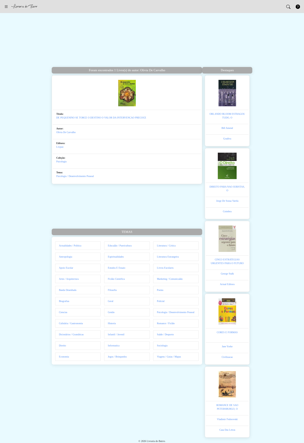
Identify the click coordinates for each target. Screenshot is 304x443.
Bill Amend (227, 128)
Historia (112, 323)
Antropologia (65, 256)
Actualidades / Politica (70, 245)
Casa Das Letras (227, 430)
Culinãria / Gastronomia (71, 323)
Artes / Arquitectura (69, 279)
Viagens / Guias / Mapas (169, 356)
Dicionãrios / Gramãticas (71, 334)
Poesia (160, 290)
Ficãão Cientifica (116, 279)
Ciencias (63, 312)
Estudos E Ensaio (116, 268)
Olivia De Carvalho (66, 132)
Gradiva (227, 138)
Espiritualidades (116, 256)
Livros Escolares (165, 268)
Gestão (111, 312)
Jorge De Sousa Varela (227, 201)
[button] (6, 6)
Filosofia (112, 290)
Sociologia (162, 345)
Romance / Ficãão (166, 323)
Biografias (64, 301)
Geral (110, 301)
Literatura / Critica (166, 245)
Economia (64, 356)
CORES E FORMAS (227, 332)
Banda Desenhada (67, 290)
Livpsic (60, 147)
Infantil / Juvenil (116, 334)
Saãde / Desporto (165, 334)
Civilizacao (227, 357)
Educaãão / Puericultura (120, 245)
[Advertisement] (152, 40)
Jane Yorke (227, 346)
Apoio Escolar (66, 268)
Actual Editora (227, 284)
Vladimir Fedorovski (227, 419)
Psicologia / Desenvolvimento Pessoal (75, 176)
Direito (62, 345)
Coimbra (227, 211)
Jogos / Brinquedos (117, 356)
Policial (160, 301)
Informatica (113, 345)
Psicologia (61, 161)
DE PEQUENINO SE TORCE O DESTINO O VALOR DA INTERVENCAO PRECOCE (101, 117)
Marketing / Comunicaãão (170, 279)
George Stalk (227, 273)
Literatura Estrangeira (168, 256)
